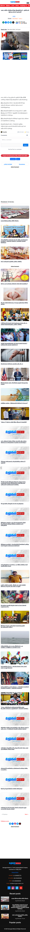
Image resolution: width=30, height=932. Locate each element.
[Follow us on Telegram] (10, 824)
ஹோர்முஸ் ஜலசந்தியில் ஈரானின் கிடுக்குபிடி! (11, 788)
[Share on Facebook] (6, 22)
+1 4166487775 (17, 875)
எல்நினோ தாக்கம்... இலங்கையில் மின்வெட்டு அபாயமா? (14, 403)
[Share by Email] (13, 22)
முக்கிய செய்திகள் (8, 164)
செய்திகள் (15, 18)
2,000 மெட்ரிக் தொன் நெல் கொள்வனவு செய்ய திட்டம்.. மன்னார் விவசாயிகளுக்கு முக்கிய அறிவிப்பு (14, 323)
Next (29, 468)
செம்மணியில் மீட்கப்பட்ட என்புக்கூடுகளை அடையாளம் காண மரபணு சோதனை (14, 667)
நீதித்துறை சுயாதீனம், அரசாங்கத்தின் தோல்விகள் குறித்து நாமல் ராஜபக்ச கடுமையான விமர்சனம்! (15, 545)
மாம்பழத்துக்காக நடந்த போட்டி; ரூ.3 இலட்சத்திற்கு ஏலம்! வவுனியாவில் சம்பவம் (14, 565)
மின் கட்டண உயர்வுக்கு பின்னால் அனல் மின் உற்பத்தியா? (14, 283)
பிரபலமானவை (22, 164)
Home (9, 18)
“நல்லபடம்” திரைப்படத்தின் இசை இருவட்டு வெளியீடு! (14, 422)
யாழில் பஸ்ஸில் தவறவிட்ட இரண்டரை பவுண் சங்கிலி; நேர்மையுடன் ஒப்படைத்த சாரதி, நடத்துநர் (13, 585)
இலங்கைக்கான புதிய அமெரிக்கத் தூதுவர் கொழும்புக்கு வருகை (14, 383)
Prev (1, 468)
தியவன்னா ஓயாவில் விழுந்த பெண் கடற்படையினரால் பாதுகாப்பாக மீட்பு (13, 606)
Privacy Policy (15, 872)
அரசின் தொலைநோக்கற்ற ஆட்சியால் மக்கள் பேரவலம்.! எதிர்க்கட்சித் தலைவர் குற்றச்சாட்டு (14, 344)
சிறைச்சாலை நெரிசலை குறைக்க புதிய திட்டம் (12, 364)
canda (14, 16)
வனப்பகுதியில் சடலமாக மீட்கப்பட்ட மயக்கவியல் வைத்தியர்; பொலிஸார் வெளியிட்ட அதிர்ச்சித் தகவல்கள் (15, 687)
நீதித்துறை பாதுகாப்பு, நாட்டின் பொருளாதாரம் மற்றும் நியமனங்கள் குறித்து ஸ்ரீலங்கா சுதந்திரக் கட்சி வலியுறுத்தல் (13, 524)
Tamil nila (4, 29)
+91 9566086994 (16, 880)
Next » (26, 814)
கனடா (20, 18)
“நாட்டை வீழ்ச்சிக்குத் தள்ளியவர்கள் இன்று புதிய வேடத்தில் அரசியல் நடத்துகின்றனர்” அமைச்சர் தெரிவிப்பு (14, 708)
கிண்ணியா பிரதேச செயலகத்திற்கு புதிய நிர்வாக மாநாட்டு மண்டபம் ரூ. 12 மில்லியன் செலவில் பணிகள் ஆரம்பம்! (15, 728)
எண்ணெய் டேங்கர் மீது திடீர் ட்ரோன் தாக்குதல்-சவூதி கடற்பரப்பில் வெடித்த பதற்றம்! (13, 808)
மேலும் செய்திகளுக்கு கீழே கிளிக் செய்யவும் (15, 155)
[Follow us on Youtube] (20, 824)
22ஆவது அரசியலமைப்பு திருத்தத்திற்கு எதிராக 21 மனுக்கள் (13, 462)
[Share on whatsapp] (3, 22)
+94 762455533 (18, 878)
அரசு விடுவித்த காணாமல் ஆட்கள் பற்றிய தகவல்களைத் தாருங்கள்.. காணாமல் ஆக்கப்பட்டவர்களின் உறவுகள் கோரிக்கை (14, 241)
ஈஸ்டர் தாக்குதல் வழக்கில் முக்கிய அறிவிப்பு (11, 261)
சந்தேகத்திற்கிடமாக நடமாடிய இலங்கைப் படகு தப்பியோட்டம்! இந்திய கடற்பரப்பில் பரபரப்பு (12, 646)
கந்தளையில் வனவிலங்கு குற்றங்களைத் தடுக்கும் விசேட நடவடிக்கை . (14, 769)
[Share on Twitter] (8, 22)
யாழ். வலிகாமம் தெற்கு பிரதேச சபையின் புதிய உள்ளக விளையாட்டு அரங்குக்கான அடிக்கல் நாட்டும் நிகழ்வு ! (13, 441)
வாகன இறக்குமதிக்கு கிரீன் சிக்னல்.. (10, 220)
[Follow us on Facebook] (12, 824)
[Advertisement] (15, 79)
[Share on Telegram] (11, 22)
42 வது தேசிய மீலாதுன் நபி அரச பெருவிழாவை (12, 503)
